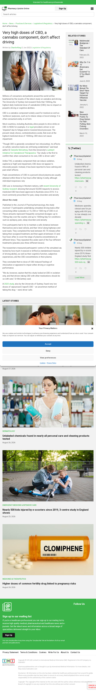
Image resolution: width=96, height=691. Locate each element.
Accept (48, 344)
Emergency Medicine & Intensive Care (19, 505)
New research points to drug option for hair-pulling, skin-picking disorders (85, 120)
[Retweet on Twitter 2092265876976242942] (81, 229)
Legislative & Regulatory (41, 48)
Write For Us (53, 652)
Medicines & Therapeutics (14, 579)
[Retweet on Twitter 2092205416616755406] (81, 268)
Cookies (43, 363)
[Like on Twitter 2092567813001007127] (86, 187)
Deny (48, 351)
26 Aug (79, 159)
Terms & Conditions (28, 652)
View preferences (48, 358)
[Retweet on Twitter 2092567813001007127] (81, 187)
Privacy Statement (10, 652)
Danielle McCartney (19, 150)
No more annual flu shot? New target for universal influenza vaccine (84, 93)
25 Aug (79, 201)
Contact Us (75, 652)
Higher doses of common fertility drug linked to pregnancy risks (39, 583)
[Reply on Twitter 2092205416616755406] (76, 268)
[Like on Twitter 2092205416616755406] (86, 268)
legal (32, 127)
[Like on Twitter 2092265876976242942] (86, 229)
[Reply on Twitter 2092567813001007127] (76, 187)
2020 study (9, 284)
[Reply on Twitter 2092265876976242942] (76, 229)
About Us (65, 652)
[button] (92, 328)
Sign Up (62, 8)
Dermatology (8, 431)
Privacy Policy (51, 363)
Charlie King (16, 48)
